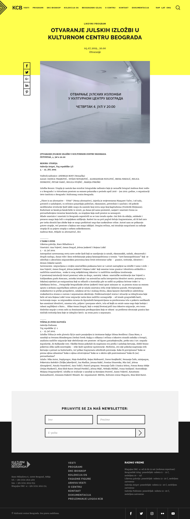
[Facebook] (130, 513)
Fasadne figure (79, 478)
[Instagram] (152, 513)
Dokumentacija (79, 494)
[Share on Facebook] (26, 65)
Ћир (158, 8)
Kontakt (124, 8)
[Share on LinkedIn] (26, 85)
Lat (163, 8)
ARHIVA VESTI (77, 482)
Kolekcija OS (71, 8)
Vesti (26, 8)
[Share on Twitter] (26, 72)
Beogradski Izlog (92, 8)
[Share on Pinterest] (26, 92)
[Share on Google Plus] (26, 79)
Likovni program (95, 24)
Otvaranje (95, 52)
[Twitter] (141, 513)
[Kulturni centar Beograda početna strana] (11, 7)
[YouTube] (173, 513)
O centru (110, 8)
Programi (38, 8)
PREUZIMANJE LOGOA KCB (85, 498)
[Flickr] (162, 513)
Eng (169, 8)
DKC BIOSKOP (77, 470)
